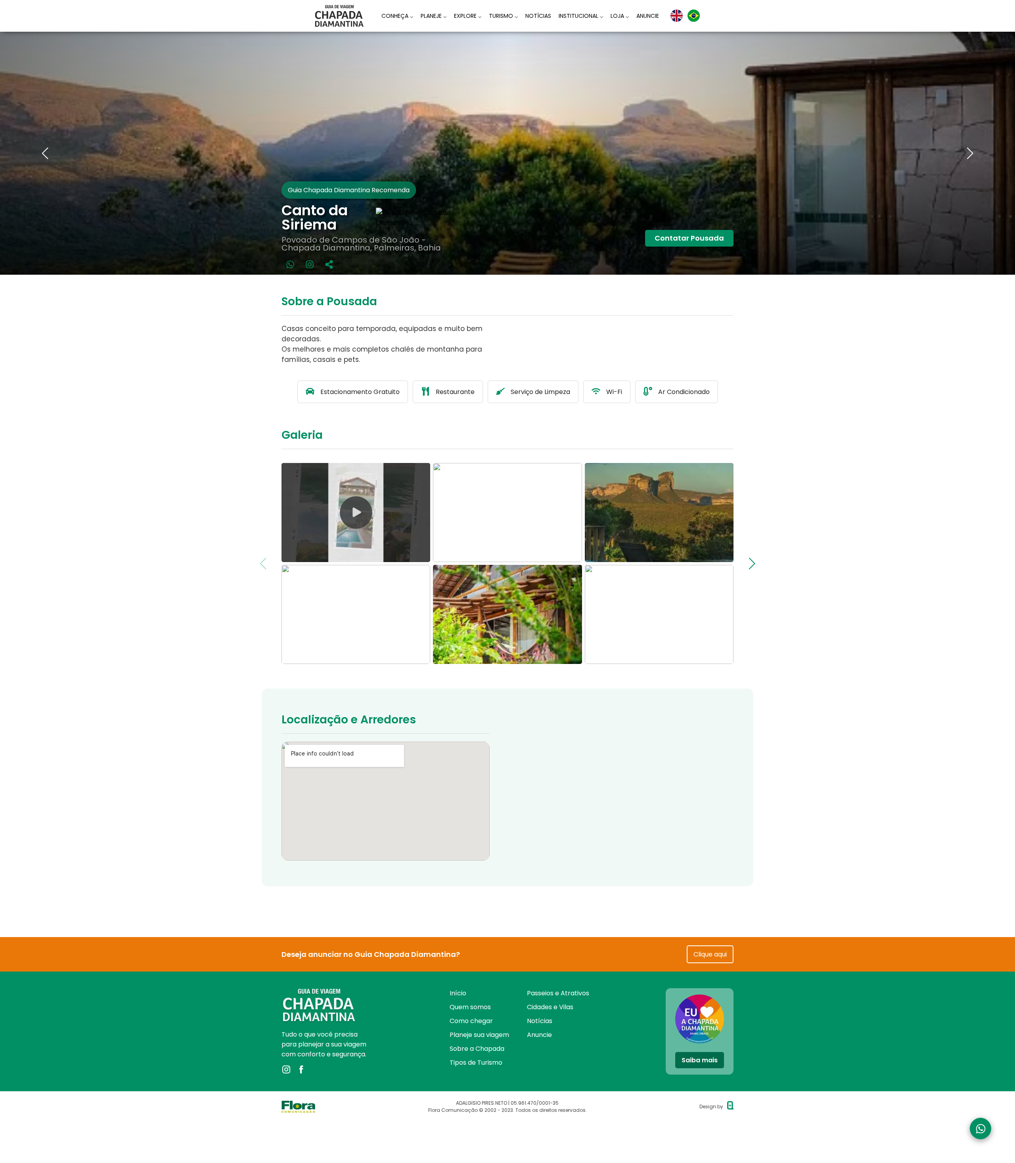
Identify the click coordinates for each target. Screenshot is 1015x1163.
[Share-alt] (329, 264)
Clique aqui (710, 954)
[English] (676, 15)
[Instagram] (309, 264)
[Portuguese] (694, 15)
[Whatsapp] (290, 264)
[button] (45, 153)
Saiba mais (700, 1060)
